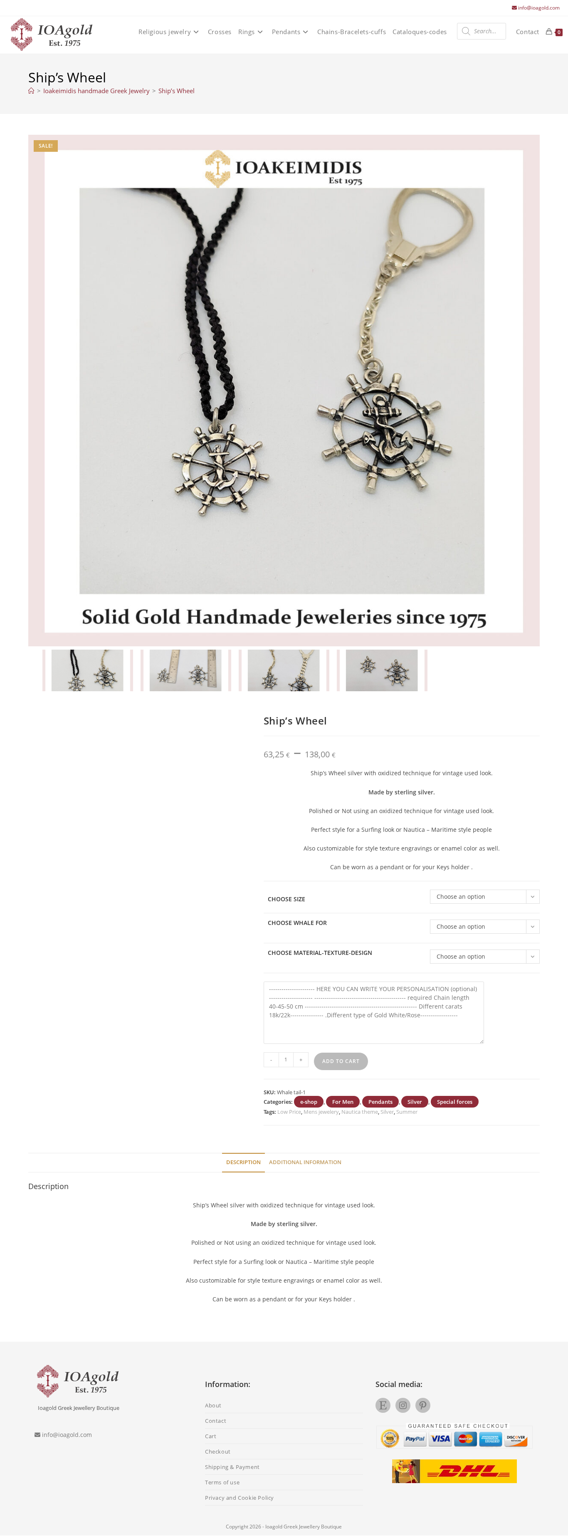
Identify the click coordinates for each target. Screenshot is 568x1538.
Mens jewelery (321, 1111)
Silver (414, 1101)
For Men (342, 1101)
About (213, 1405)
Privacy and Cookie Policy (239, 1497)
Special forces (454, 1101)
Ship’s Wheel (176, 91)
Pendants (380, 1101)
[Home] (31, 91)
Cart (210, 1436)
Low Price (289, 1111)
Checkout (218, 1451)
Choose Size (286, 899)
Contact (215, 1420)
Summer (406, 1111)
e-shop (308, 1101)
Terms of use (222, 1482)
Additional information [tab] (305, 1162)
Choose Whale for (297, 923)
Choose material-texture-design (320, 953)
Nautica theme (359, 1111)
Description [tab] (243, 1162)
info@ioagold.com (539, 7)
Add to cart (341, 1061)
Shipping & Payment (232, 1467)
